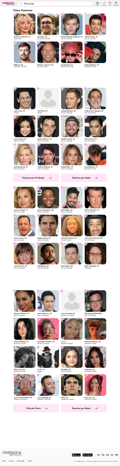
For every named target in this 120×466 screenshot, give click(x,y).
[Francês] (107, 455)
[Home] (30, 453)
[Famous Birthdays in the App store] (76, 455)
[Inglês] (98, 455)
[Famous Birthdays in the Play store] (87, 455)
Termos (30, 461)
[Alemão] (116, 455)
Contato (11, 461)
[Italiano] (112, 455)
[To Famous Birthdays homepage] (8, 3)
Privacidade (21, 461)
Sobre (4, 461)
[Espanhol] (103, 455)
